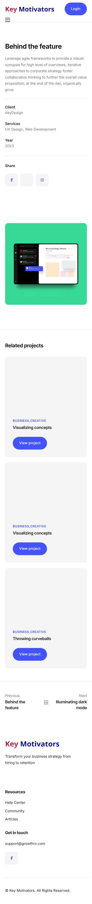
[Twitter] (26, 180)
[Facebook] (11, 180)
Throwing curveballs (32, 638)
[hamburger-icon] (7, 20)
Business (21, 421)
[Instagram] (42, 180)
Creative (38, 421)
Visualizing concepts (32, 427)
